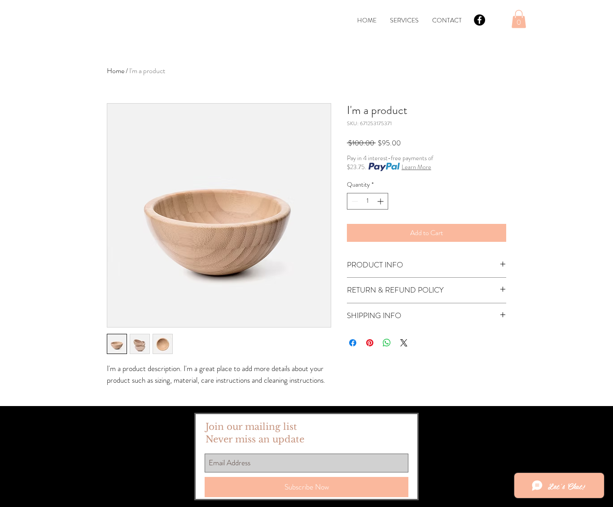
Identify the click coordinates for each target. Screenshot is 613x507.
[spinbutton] (367, 201)
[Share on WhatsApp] (386, 342)
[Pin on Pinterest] (369, 342)
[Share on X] (403, 342)
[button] (518, 19)
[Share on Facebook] (352, 342)
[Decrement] (353, 201)
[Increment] (381, 201)
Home (115, 71)
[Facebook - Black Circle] (479, 20)
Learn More (416, 166)
